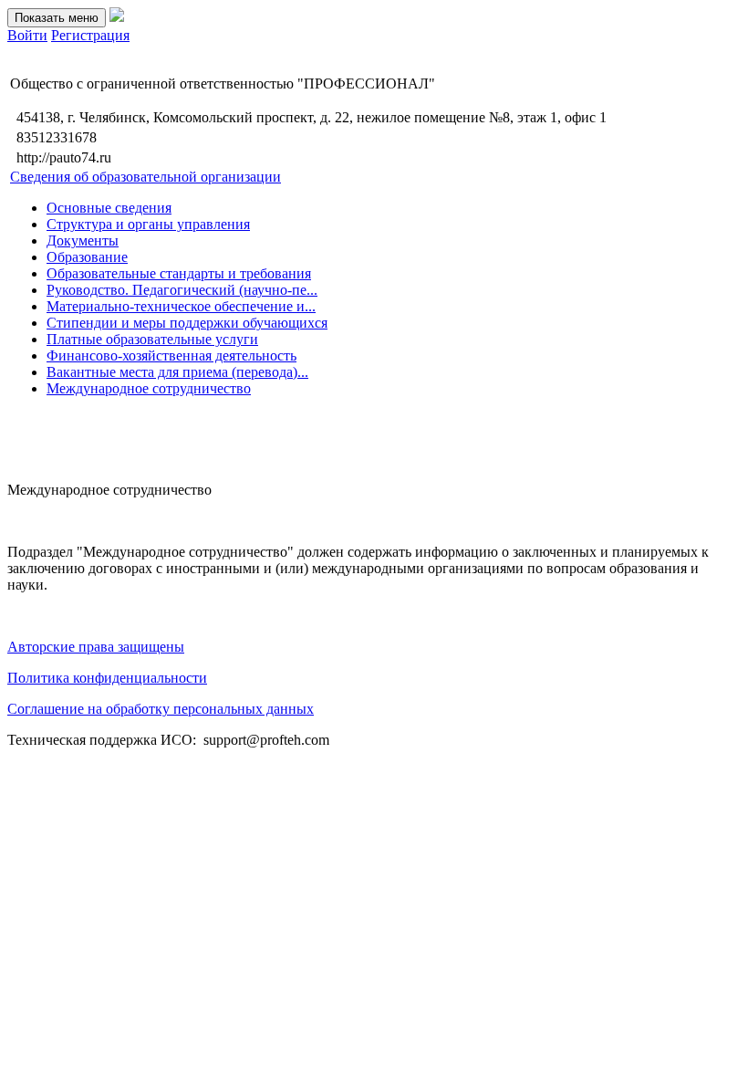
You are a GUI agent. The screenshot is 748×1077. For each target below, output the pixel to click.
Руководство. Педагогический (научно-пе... (182, 290)
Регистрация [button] (90, 35)
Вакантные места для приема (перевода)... (177, 372)
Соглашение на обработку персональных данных (160, 708)
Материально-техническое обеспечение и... (181, 306)
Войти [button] (27, 35)
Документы (83, 240)
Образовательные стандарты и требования (179, 273)
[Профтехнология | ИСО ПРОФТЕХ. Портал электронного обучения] (116, 17)
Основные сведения (109, 207)
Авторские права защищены (95, 646)
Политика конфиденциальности (107, 677)
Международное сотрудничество (149, 388)
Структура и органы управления (148, 224)
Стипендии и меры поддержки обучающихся (187, 322)
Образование (87, 257)
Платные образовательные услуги (152, 339)
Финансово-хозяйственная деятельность (171, 355)
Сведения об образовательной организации (145, 176)
